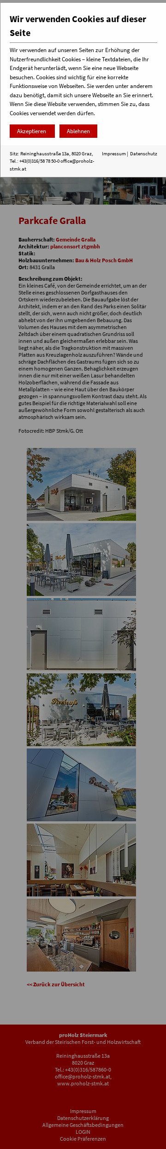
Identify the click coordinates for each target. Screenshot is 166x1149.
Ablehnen (78, 131)
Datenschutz (143, 153)
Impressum (114, 153)
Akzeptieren (32, 131)
